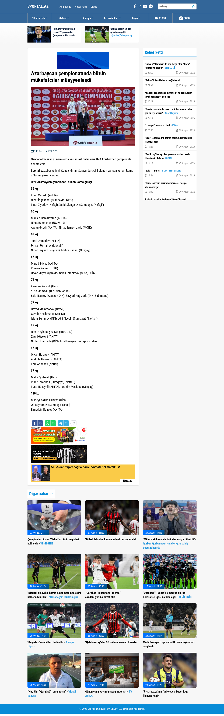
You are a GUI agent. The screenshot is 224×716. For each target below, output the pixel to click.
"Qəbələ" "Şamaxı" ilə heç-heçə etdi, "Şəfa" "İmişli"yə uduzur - (170, 68)
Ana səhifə (65, 6)
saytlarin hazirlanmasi (45, 416)
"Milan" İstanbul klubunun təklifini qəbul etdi (110, 539)
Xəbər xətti (81, 6)
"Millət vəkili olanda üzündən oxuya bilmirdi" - (169, 543)
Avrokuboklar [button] (111, 18)
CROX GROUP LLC (113, 708)
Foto (186, 18)
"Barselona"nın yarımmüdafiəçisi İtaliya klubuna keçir (170, 187)
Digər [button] (135, 18)
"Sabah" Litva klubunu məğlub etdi (170, 83)
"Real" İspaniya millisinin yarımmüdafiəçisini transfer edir (170, 142)
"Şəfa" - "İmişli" (170, 173)
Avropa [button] (87, 18)
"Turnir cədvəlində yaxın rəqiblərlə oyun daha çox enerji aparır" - (170, 114)
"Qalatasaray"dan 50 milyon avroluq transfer (111, 642)
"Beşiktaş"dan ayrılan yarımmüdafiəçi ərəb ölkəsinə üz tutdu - (170, 159)
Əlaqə (93, 6)
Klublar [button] (63, 18)
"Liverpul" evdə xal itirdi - (170, 128)
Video (162, 18)
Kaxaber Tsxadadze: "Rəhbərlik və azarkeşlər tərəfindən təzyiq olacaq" (170, 97)
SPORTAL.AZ (38, 6)
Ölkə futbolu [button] (39, 18)
